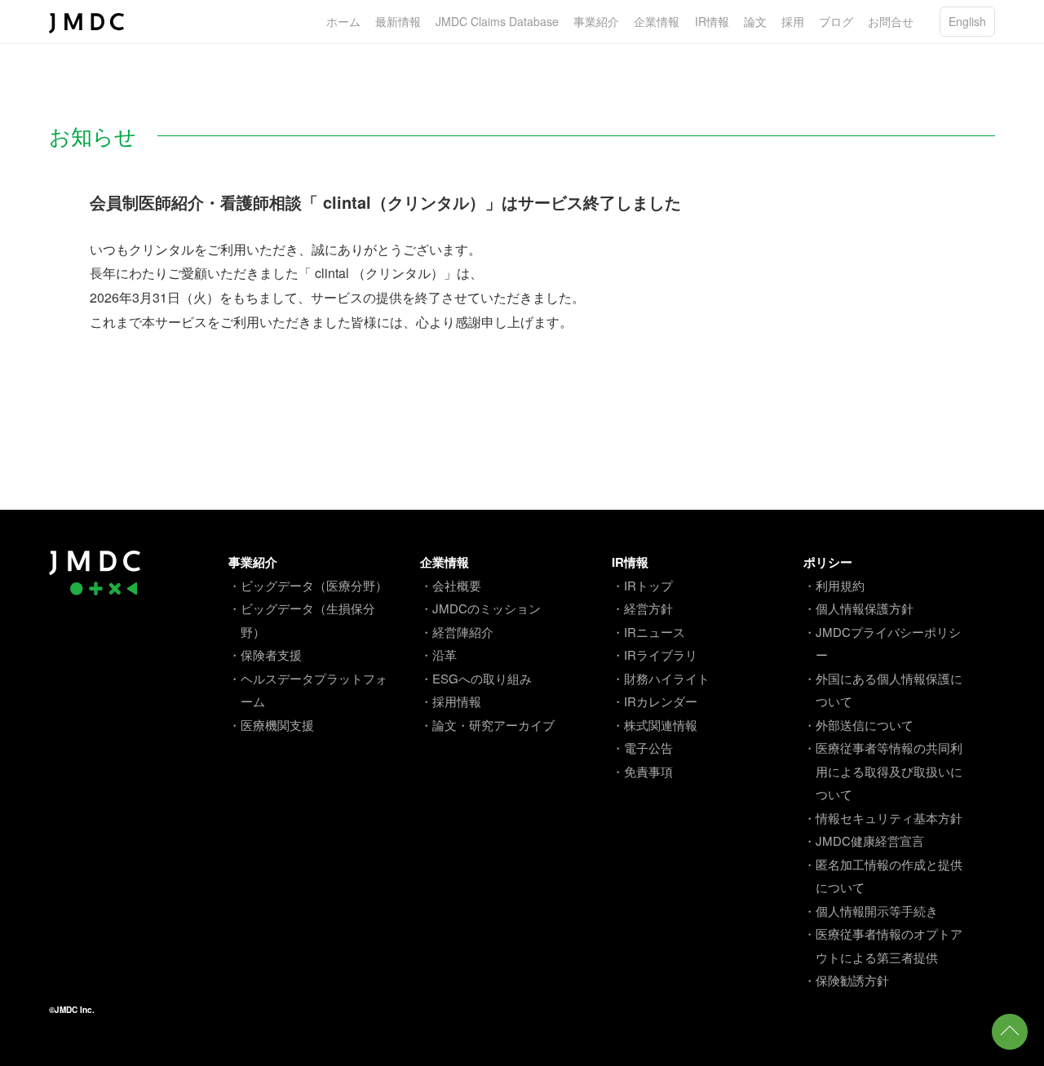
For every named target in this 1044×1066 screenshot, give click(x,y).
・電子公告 (642, 747)
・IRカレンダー (654, 701)
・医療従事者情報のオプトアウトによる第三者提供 (882, 945)
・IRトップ (642, 585)
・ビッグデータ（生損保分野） (301, 619)
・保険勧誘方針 (846, 980)
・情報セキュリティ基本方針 (882, 817)
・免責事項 (642, 771)
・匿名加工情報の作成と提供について (882, 876)
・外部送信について (858, 724)
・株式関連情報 (654, 724)
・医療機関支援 (271, 724)
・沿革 (438, 654)
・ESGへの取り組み (476, 678)
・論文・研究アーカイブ (487, 724)
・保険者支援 (265, 654)
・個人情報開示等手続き (870, 910)
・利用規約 (834, 585)
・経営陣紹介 (456, 631)
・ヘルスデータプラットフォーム (307, 690)
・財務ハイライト (661, 678)
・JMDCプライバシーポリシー (882, 643)
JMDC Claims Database (497, 21)
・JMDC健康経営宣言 (863, 840)
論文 (755, 21)
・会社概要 (450, 585)
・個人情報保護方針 (858, 608)
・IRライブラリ (654, 654)
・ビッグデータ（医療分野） (307, 585)
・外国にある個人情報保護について (882, 690)
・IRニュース (648, 631)
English (967, 21)
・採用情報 (450, 701)
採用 (792, 21)
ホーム (343, 21)
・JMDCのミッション (480, 608)
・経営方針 (642, 608)
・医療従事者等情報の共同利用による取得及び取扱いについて (882, 771)
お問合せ (891, 21)
